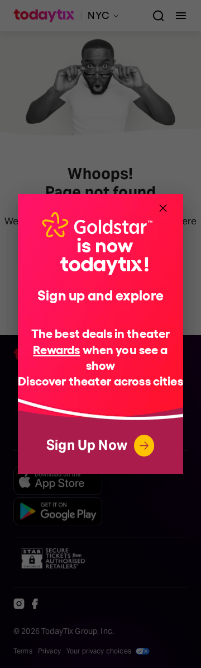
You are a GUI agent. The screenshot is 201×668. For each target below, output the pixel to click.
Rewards (56, 348)
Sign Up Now (86, 445)
